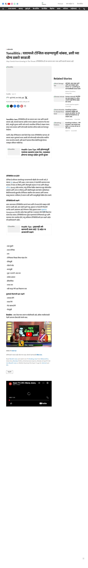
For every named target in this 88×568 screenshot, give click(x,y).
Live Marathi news (11, 363)
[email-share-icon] (21, 107)
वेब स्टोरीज (80, 3)
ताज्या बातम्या (12, 9)
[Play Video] (29, 334)
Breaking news (33, 359)
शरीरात (8, 187)
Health (10, 372)
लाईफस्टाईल (74, 9)
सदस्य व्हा (14, 351)
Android (44, 363)
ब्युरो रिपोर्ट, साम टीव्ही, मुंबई (17, 98)
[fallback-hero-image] (59, 86)
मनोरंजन (65, 9)
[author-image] (7, 97)
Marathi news (13, 359)
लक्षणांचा (44, 209)
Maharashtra (44, 359)
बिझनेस (52, 9)
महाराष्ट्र (21, 9)
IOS (7, 365)
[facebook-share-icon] (14, 107)
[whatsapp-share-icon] (8, 107)
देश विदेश (44, 9)
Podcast (60, 3)
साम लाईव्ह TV (70, 3)
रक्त (11, 182)
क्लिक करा (39, 355)
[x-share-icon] (11, 107)
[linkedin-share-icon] (18, 107)
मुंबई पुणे (27, 9)
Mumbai (15, 361)
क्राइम (58, 9)
